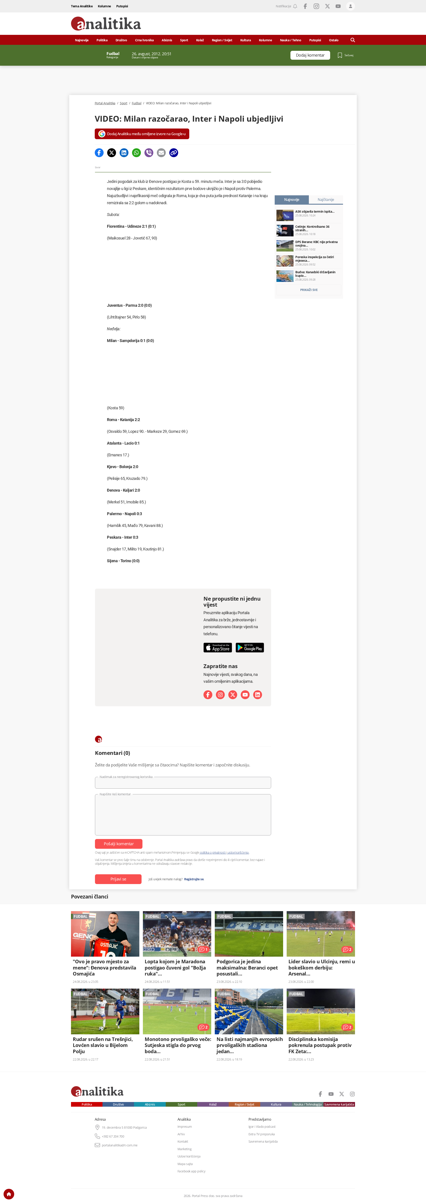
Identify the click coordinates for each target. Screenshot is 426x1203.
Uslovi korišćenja (189, 1156)
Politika (102, 40)
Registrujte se (193, 879)
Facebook (305, 6)
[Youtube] (245, 694)
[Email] (161, 152)
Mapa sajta (185, 1164)
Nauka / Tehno (290, 40)
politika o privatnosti (212, 852)
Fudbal (136, 103)
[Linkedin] (124, 152)
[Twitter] (111, 152)
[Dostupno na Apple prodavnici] (217, 648)
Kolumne (104, 6)
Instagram (316, 6)
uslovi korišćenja (238, 852)
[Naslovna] (9, 1194)
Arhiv (181, 1134)
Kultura (245, 40)
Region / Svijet (222, 40)
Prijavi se (118, 879)
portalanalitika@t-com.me (120, 1145)
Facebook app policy (191, 1171)
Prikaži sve (309, 290)
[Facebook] (99, 152)
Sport (184, 40)
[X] (232, 694)
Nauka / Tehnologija (308, 1104)
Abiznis (167, 40)
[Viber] (148, 152)
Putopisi (122, 6)
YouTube (338, 6)
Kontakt (183, 1142)
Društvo (121, 40)
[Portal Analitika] (106, 23)
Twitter (327, 6)
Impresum (185, 1127)
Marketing (185, 1149)
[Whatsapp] (136, 152)
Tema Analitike (82, 6)
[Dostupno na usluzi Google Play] (250, 648)
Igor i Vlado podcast (262, 1127)
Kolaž (200, 40)
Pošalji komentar (119, 843)
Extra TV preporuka (261, 1134)
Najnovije (82, 40)
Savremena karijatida (339, 1104)
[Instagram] (220, 694)
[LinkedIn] (257, 694)
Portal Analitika (105, 103)
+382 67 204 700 (113, 1136)
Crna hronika (144, 40)
